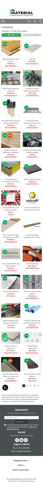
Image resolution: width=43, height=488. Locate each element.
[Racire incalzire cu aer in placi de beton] (10, 197)
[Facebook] (17, 440)
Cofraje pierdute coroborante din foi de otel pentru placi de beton (32, 122)
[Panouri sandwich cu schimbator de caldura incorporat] (32, 198)
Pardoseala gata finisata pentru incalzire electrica (32, 236)
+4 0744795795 (23, 448)
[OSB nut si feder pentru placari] (10, 48)
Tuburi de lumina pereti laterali (32, 292)
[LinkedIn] (21, 440)
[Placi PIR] (32, 48)
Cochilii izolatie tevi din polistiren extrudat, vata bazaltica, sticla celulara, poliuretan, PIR (32, 322)
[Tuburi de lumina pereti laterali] (32, 282)
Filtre (12, 35)
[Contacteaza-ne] (29, 21)
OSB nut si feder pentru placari (10, 60)
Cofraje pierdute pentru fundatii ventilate (32, 151)
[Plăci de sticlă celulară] (32, 169)
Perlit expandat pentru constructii (11, 90)
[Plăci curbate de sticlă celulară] (32, 364)
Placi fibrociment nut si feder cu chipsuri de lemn (10, 375)
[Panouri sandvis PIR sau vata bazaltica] (10, 253)
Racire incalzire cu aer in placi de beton (10, 209)
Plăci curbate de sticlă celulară (32, 375)
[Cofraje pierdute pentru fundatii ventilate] (32, 140)
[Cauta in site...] (40, 21)
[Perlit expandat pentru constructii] (10, 78)
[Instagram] (26, 440)
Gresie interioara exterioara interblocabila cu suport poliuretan (11, 347)
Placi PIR (32, 59)
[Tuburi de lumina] (32, 253)
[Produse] (3, 21)
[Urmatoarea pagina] (38, 385)
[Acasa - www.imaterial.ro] (21, 12)
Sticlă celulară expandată (32, 347)
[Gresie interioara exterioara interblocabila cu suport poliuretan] (10, 338)
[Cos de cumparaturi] (35, 21)
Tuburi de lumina (32, 264)
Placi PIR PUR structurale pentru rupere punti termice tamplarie (11, 122)
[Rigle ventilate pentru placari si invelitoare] (10, 310)
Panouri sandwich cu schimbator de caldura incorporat (32, 209)
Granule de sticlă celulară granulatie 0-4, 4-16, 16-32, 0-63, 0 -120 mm (32, 90)
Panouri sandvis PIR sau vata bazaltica (10, 265)
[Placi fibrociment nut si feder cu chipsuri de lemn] (10, 364)
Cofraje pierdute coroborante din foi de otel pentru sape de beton (10, 180)
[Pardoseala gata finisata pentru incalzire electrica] (32, 225)
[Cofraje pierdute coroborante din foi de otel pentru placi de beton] (32, 109)
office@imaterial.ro (22, 451)
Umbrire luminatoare (11, 291)
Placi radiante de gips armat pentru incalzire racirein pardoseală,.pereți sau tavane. (10, 236)
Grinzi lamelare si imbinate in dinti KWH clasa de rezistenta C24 (11, 151)
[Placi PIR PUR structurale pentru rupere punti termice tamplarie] (10, 109)
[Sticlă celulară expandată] (32, 337)
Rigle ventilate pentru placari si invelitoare (11, 322)
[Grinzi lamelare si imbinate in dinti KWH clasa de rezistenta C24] (10, 140)
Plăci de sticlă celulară (32, 179)
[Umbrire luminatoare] (10, 282)
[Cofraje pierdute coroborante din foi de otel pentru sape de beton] (10, 169)
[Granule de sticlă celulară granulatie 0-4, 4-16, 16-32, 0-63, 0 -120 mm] (32, 78)
